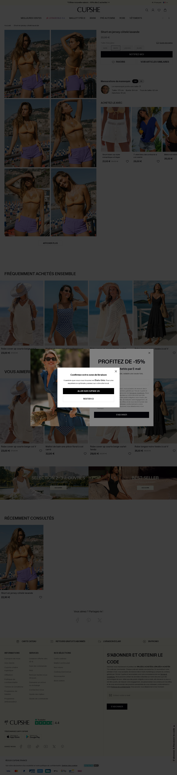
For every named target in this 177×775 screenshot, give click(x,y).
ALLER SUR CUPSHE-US (89, 391)
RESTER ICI (88, 399)
